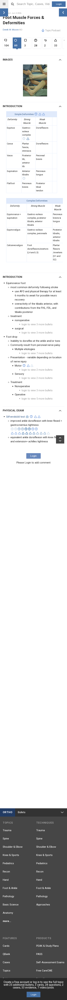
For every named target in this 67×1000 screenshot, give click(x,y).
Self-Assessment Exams (50, 962)
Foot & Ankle (10, 888)
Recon (6, 871)
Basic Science (11, 904)
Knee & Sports (11, 855)
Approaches (43, 904)
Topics (6, 970)
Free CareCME (44, 970)
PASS (39, 954)
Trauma (7, 830)
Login (59, 4)
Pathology (8, 896)
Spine (6, 838)
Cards (6, 945)
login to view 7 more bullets (37, 353)
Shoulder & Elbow (13, 846)
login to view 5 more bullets (37, 398)
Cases (6, 962)
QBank (6, 954)
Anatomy (8, 912)
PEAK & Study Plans (47, 945)
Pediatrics (8, 863)
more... (7, 921)
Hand (6, 879)
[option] (35, 80)
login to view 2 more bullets (37, 369)
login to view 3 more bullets (37, 324)
